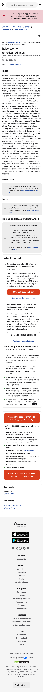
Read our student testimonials (23, 298)
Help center (21, 641)
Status (21, 645)
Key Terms (9, 500)
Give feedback (21, 638)
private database (14, 42)
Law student (21, 572)
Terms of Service (16, 653)
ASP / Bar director (21, 582)
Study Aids (6, 27)
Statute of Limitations (12, 505)
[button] (23, 292)
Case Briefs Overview (21, 27)
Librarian (21, 575)
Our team (21, 595)
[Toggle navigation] (40, 4)
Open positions (21, 602)
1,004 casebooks (28, 450)
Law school (21, 569)
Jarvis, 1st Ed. (9, 494)
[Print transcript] (38, 36)
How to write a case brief (21, 618)
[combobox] (22, 5)
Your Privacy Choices (16, 658)
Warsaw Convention (12, 508)
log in (12, 212)
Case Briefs (18, 30)
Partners (21, 605)
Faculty (21, 579)
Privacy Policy (28, 653)
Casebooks (6, 30)
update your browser (29, 18)
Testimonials (21, 608)
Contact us (21, 635)
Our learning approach (22, 598)
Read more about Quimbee (23, 341)
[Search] (8, 4)
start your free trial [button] (27, 190)
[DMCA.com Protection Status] (21, 662)
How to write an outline (21, 621)
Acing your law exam (21, 625)
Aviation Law (8, 491)
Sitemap (31, 658)
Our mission (21, 592)
